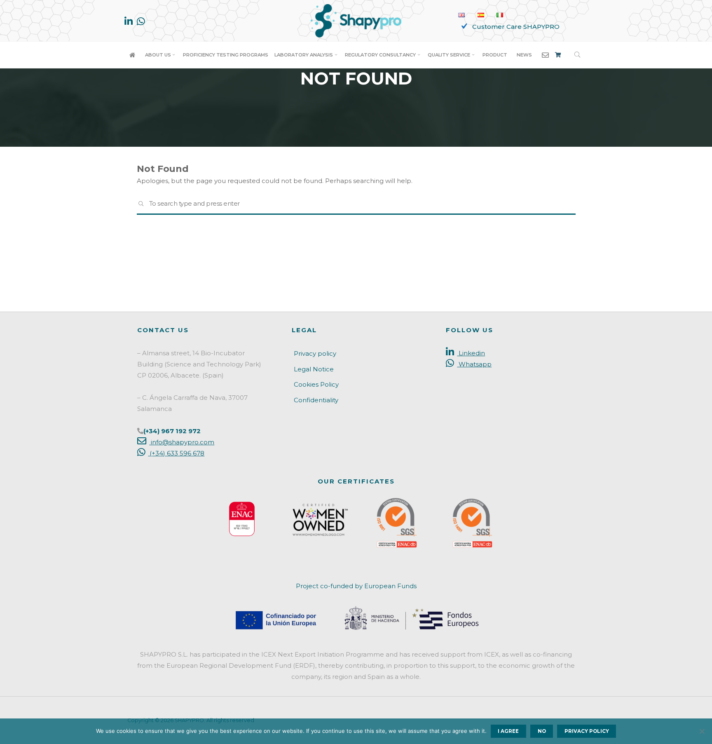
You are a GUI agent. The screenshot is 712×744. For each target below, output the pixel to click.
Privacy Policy (586, 731)
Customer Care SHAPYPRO (516, 27)
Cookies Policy (316, 384)
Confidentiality (316, 400)
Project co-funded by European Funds (356, 586)
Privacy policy (315, 353)
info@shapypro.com (181, 442)
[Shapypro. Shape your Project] (356, 20)
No (542, 731)
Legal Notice (314, 369)
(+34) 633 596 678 (176, 453)
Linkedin (471, 353)
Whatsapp (474, 364)
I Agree (508, 731)
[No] (702, 731)
